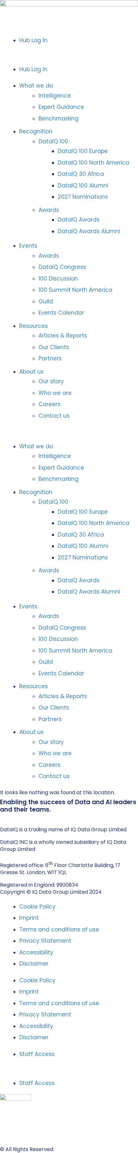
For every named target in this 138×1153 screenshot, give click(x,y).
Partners (50, 358)
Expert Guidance (61, 107)
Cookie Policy (37, 906)
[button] (69, 54)
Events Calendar (61, 313)
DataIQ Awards (78, 220)
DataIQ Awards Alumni (89, 231)
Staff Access (37, 1054)
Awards (49, 210)
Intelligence (55, 96)
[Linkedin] (2, 816)
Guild (46, 301)
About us (31, 372)
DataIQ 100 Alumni (83, 185)
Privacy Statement (45, 941)
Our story (51, 381)
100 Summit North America (75, 290)
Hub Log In (33, 40)
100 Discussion (58, 278)
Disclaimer (33, 963)
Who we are (55, 393)
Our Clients (54, 347)
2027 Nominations (83, 197)
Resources (33, 326)
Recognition (35, 131)
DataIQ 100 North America (93, 163)
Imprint (29, 918)
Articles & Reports (63, 335)
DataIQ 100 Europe (83, 151)
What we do (36, 86)
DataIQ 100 (53, 141)
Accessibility (36, 952)
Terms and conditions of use (59, 929)
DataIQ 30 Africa (81, 174)
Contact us (54, 416)
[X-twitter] (9, 816)
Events (28, 246)
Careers (49, 404)
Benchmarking (59, 118)
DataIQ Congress (62, 267)
